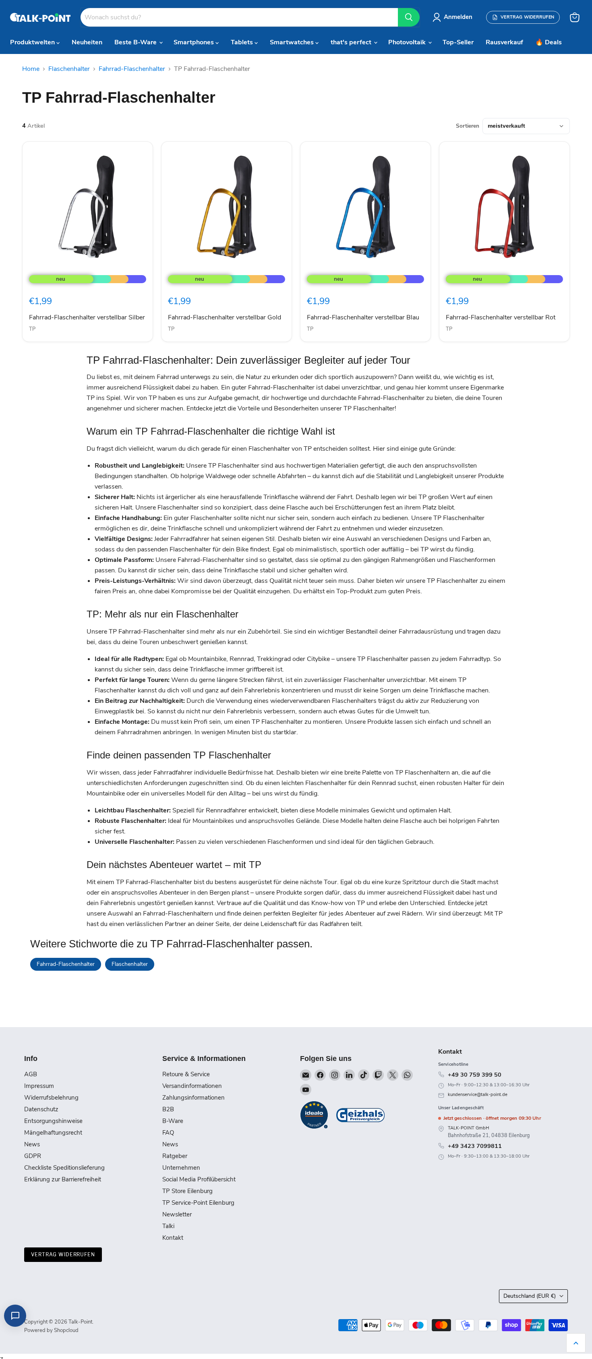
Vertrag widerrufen (63, 1254)
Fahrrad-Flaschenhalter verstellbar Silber (87, 317)
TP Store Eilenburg (187, 1191)
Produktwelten (33, 42)
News (32, 1144)
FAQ (168, 1133)
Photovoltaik (407, 42)
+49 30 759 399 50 (474, 1075)
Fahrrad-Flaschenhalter (132, 69)
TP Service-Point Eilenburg (198, 1203)
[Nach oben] (576, 1343)
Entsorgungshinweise (53, 1121)
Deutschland (529, 1296)
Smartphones (194, 42)
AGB (30, 1074)
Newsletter (177, 1214)
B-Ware (172, 1121)
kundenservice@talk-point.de (477, 1095)
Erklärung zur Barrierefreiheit (62, 1179)
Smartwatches (292, 42)
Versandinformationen (192, 1086)
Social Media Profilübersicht (199, 1179)
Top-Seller (458, 42)
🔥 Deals (548, 42)
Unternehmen (181, 1168)
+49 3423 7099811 (475, 1146)
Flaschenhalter (69, 69)
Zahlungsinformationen (193, 1098)
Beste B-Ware (136, 42)
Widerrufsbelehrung (51, 1098)
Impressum (39, 1086)
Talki (168, 1226)
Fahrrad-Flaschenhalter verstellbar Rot (500, 317)
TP (32, 329)
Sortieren (467, 126)
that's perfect (352, 42)
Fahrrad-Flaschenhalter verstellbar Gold (224, 317)
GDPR (32, 1156)
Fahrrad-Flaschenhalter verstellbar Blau (363, 317)
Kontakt (172, 1238)
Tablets (243, 42)
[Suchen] (409, 17)
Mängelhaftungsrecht (53, 1133)
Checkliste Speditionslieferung (64, 1168)
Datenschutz (41, 1109)
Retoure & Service (186, 1074)
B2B (168, 1109)
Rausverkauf (504, 42)
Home (30, 69)
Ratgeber (174, 1156)
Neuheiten (87, 42)
